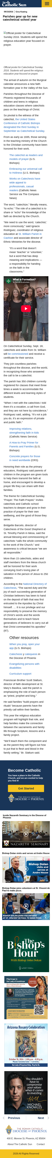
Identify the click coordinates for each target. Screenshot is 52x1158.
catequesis (31, 654)
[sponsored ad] (26, 997)
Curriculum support (20, 673)
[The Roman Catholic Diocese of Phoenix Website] (26, 797)
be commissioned (18, 353)
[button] (26, 834)
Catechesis (15, 654)
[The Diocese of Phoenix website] (26, 1130)
